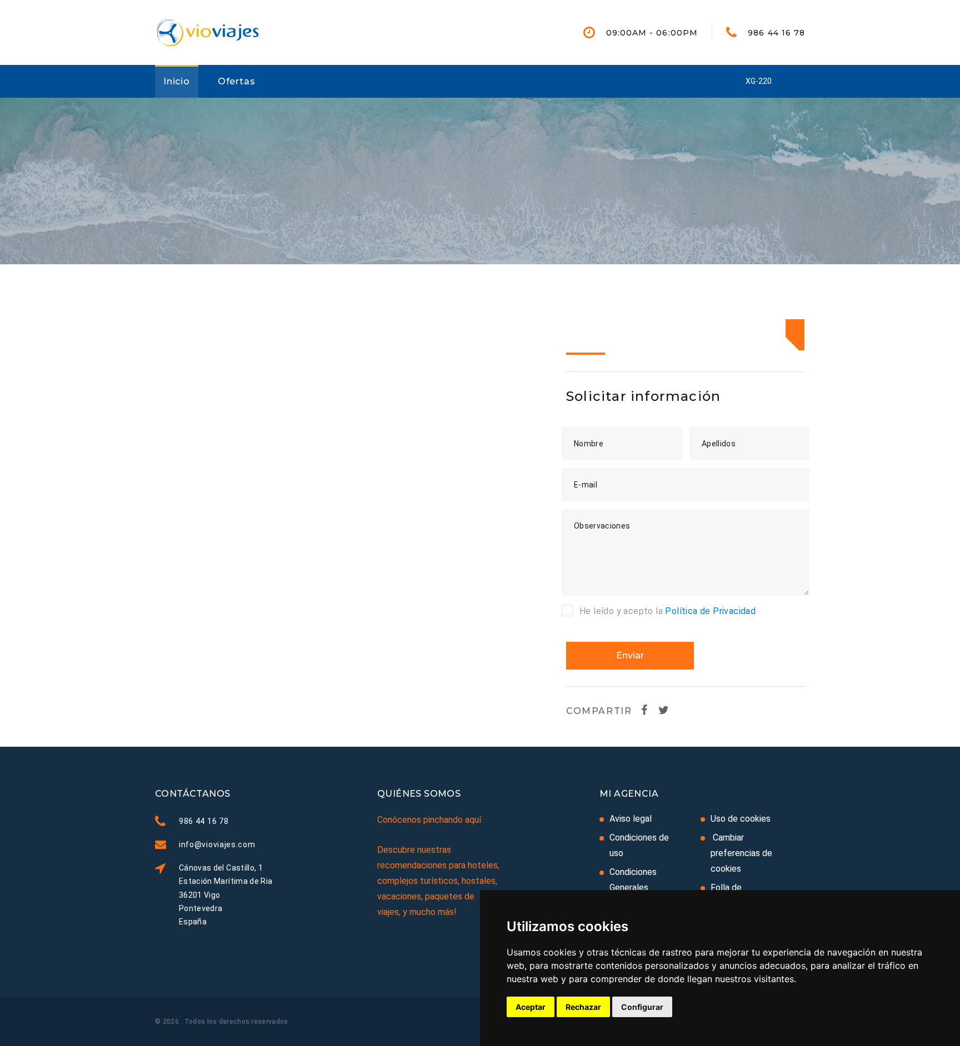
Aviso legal (630, 818)
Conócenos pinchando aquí (429, 819)
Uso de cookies (741, 818)
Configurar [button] (642, 1007)
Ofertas (237, 81)
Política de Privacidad (710, 611)
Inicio (176, 81)
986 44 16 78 (776, 33)
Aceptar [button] (531, 1007)
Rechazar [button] (583, 1007)
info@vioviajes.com (217, 844)
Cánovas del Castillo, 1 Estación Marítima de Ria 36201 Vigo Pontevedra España (225, 894)
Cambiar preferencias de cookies (741, 853)
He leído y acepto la (667, 611)
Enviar (630, 655)
